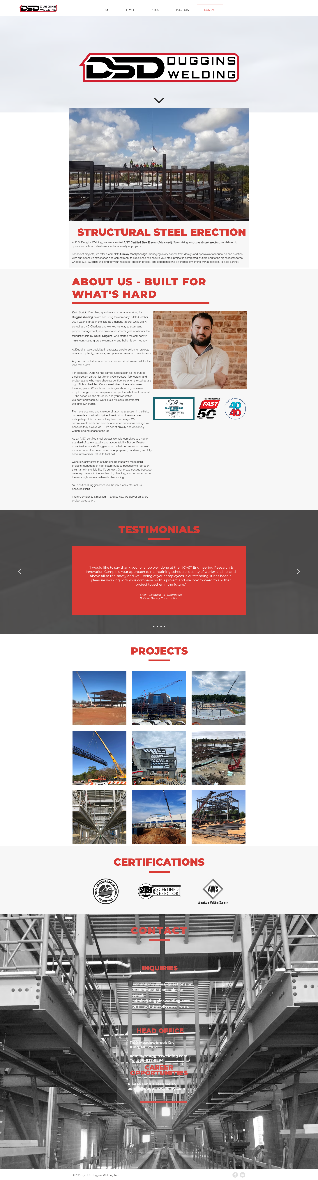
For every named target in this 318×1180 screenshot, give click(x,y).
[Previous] (19, 572)
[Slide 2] (157, 626)
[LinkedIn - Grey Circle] (242, 1175)
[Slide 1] (153, 626)
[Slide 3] (161, 626)
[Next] (298, 572)
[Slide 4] (164, 626)
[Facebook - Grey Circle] (235, 1175)
